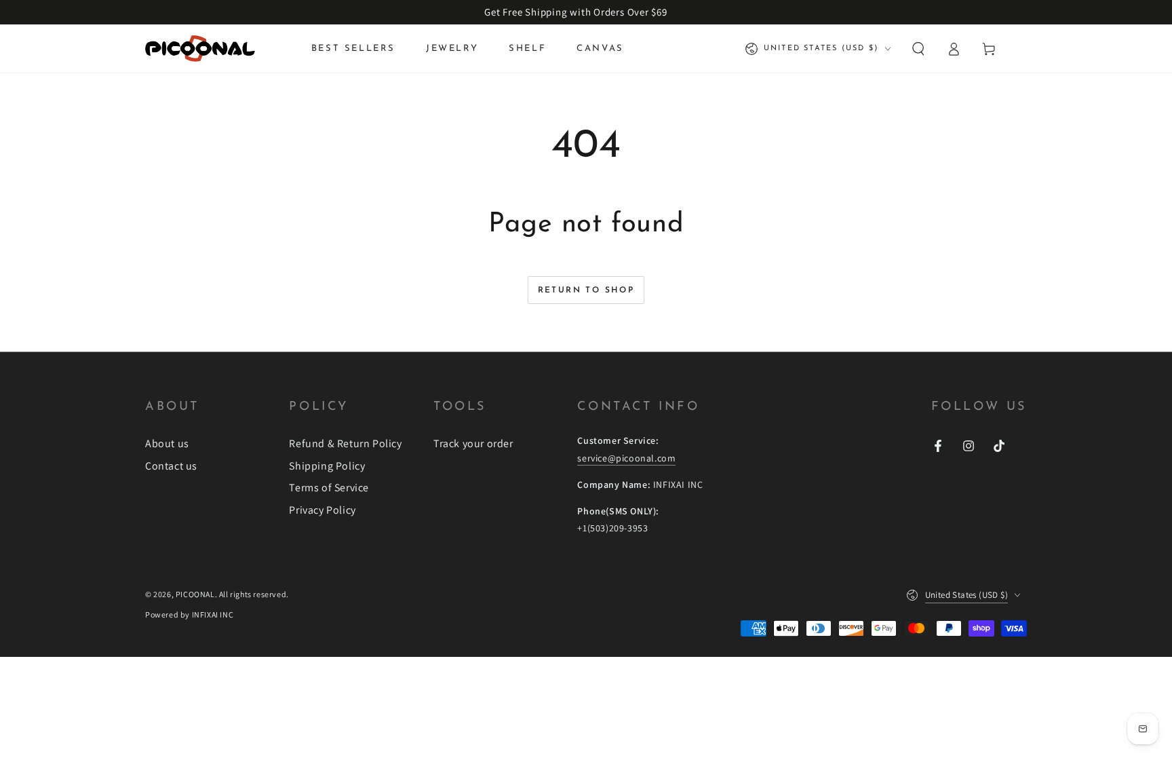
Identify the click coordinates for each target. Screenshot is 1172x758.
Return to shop (586, 290)
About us (167, 443)
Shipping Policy (327, 466)
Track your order (473, 443)
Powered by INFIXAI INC (189, 614)
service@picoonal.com (626, 458)
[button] (918, 49)
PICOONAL (195, 594)
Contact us (171, 466)
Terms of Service (329, 487)
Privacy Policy (322, 510)
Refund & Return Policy (345, 443)
